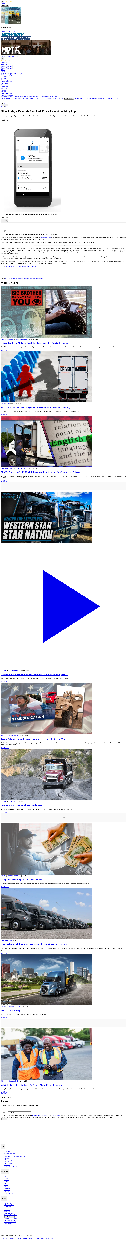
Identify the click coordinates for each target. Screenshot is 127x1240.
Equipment (4, 76)
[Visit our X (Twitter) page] (5, 1101)
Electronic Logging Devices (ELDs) (11, 73)
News (14, 1)
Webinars (41, 97)
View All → (4, 1093)
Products (3, 90)
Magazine (20, 97)
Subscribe (4, 31)
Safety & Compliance (7, 93)
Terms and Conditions (57, 98)
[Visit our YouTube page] (7, 1101)
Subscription (4, 98)
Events (29, 97)
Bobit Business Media (80, 98)
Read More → (5, 350)
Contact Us (39, 98)
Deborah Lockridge (21, 339)
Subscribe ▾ (4, 5)
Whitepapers (34, 97)
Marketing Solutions (92, 98)
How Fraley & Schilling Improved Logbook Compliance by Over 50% (34, 944)
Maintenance (4, 86)
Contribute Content (104, 98)
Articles (18, 1)
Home (2, 107)
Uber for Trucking (23, 278)
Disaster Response (6, 66)
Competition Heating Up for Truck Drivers (21, 879)
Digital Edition (12, 31)
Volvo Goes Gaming (10, 1010)
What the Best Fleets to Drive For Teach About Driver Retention (31, 1085)
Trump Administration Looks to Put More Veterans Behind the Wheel (34, 739)
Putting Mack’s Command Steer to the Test (21, 805)
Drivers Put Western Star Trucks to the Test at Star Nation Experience (34, 674)
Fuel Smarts (4, 83)
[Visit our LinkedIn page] (3, 1101)
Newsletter (21, 98)
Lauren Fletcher (14, 670)
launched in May (46, 237)
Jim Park (12, 801)
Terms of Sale (21, 1238)
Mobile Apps (14, 278)
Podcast (46, 97)
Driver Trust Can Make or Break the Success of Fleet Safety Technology (35, 343)
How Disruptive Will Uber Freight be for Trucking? (21, 266)
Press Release (114, 98)
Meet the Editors (13, 98)
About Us (33, 98)
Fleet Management (6, 80)
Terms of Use (13, 1238)
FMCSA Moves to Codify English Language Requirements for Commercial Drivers (40, 472)
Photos (3, 97)
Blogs (25, 97)
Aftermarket (4, 62)
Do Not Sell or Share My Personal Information (39, 1238)
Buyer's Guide (53, 97)
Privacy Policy (46, 98)
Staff (9, 403)
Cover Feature (8, 1)
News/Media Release (14, 1006)
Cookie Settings (68, 98)
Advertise (27, 98)
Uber (9, 278)
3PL (6, 278)
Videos (15, 97)
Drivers (3, 70)
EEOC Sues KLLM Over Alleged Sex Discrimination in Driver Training (35, 407)
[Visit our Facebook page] (2, 1101)
